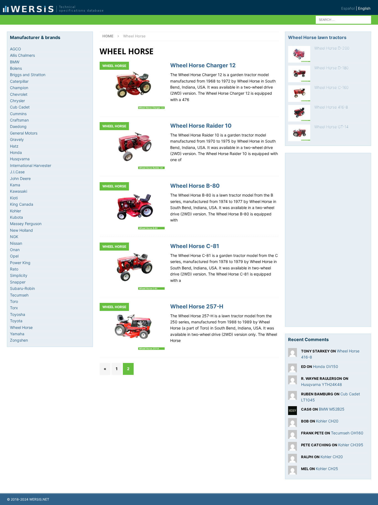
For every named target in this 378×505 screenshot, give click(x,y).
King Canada (21, 204)
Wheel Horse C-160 (331, 87)
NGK (14, 236)
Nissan (16, 243)
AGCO (15, 49)
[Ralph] (292, 459)
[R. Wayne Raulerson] (292, 380)
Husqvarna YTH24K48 (321, 384)
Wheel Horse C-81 (194, 246)
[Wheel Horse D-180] (299, 74)
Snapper (17, 282)
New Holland (21, 230)
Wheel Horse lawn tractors (317, 37)
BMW (14, 62)
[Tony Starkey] (292, 353)
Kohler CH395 (350, 444)
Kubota (16, 217)
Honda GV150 (325, 366)
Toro (14, 301)
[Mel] (292, 471)
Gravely (17, 139)
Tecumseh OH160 (347, 433)
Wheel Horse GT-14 (331, 126)
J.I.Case (17, 171)
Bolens (16, 68)
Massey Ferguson (26, 223)
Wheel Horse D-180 (331, 67)
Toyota (16, 320)
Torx (14, 307)
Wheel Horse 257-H (196, 306)
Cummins (18, 113)
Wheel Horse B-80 (195, 185)
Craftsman (19, 120)
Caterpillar (19, 81)
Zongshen (19, 340)
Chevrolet (18, 94)
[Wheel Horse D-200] (299, 54)
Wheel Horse (21, 327)
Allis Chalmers (22, 55)
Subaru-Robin (22, 288)
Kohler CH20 (327, 421)
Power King (20, 262)
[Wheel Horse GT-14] (299, 133)
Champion (19, 87)
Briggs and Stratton (27, 74)
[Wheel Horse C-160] (299, 93)
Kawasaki (18, 191)
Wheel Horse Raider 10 (201, 125)
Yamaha (17, 333)
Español (348, 8)
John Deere (20, 178)
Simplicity (18, 275)
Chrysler (17, 100)
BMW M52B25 (332, 409)
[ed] (292, 369)
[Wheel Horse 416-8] (299, 113)
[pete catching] (292, 447)
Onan (15, 249)
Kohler (15, 210)
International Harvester (30, 165)
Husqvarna (20, 158)
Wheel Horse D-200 (331, 48)
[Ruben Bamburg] (292, 396)
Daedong (18, 126)
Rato (14, 269)
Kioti (14, 197)
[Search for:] (343, 19)
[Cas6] (292, 411)
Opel (14, 256)
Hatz (14, 146)
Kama (15, 184)
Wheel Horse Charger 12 (203, 65)
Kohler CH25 (327, 468)
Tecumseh (19, 295)
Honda (16, 152)
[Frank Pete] (292, 435)
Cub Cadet (20, 107)
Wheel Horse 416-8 (331, 107)
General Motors (23, 133)
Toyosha (17, 314)
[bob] (292, 423)
